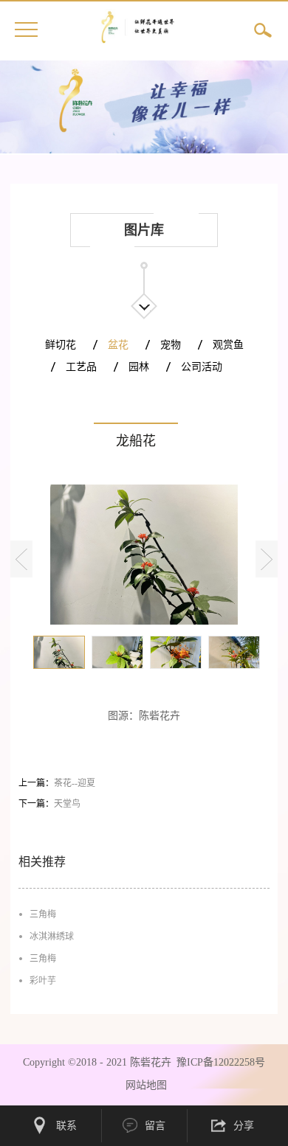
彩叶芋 (43, 981)
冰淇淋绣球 (52, 936)
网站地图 (143, 1085)
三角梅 (43, 914)
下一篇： (49, 804)
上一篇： (56, 783)
